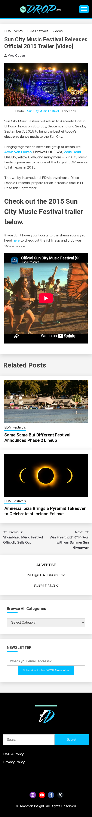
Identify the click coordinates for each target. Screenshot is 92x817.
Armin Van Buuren (18, 152)
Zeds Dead (72, 152)
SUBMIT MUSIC (46, 585)
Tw (60, 795)
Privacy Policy (14, 762)
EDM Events (13, 31)
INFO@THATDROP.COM (46, 575)
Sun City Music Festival (43, 111)
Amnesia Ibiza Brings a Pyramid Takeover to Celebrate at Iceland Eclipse (45, 511)
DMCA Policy (13, 754)
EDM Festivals (37, 31)
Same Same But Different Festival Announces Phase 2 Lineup (37, 437)
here (16, 240)
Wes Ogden (16, 55)
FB (51, 795)
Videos (57, 31)
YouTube (42, 795)
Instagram (33, 795)
